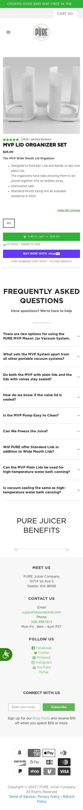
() (65, 13)
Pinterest (43, 657)
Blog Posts (41, 718)
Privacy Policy (49, 796)
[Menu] (8, 32)
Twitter (43, 653)
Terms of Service (22, 796)
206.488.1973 (41, 622)
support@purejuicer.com (41, 612)
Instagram (43, 662)
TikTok (43, 672)
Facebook (43, 648)
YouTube (43, 667)
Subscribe (59, 707)
